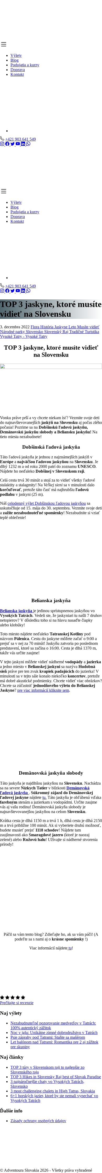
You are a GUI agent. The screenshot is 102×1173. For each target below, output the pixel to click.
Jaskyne (61, 327)
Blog (14, 60)
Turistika (92, 331)
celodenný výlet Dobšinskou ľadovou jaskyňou (47, 503)
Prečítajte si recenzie (16, 1003)
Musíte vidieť (88, 327)
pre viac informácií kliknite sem (43, 690)
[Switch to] (56, 112)
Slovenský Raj (56, 331)
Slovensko (35, 331)
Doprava (17, 69)
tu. (44, 797)
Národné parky (13, 331)
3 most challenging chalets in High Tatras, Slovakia (52, 1091)
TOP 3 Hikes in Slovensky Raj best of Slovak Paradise (55, 1077)
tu (69, 948)
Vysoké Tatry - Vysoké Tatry (23, 336)
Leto (73, 327)
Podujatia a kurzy (24, 65)
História (47, 327)
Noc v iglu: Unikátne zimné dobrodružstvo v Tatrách (54, 1033)
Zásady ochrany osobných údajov (38, 1121)
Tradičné (77, 331)
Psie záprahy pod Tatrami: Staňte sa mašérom (47, 1037)
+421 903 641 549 (20, 139)
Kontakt (17, 74)
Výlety (16, 55)
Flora (35, 327)
